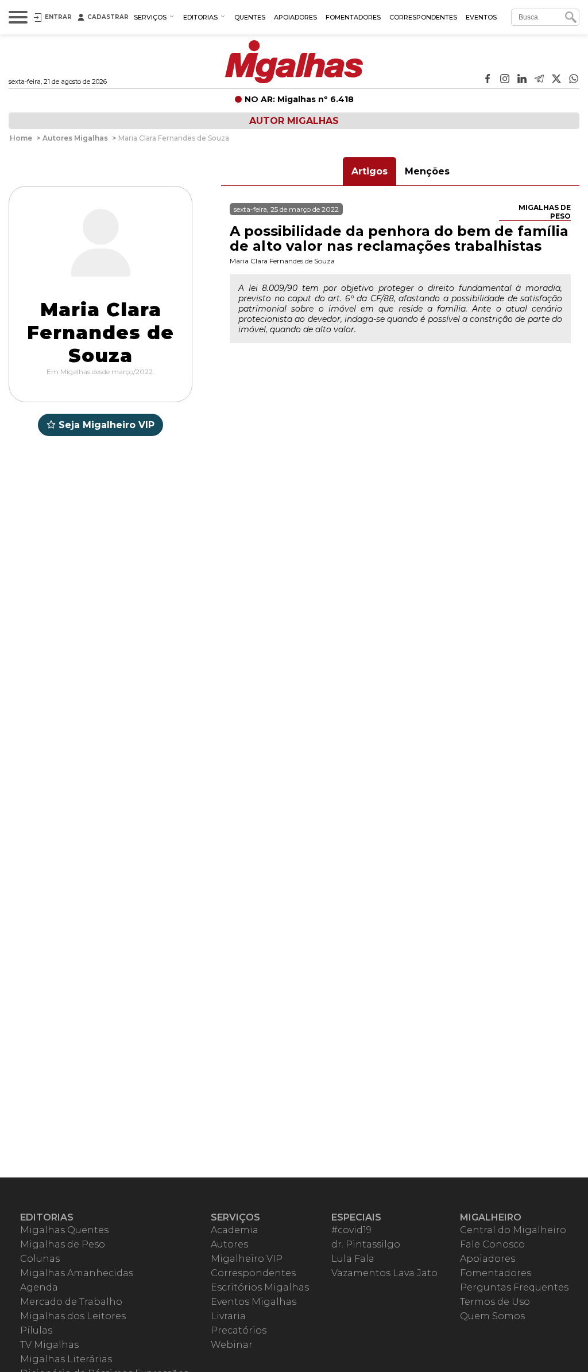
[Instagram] (504, 79)
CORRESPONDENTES (423, 17)
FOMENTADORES (353, 17)
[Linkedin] (522, 79)
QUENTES (249, 17)
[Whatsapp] (573, 79)
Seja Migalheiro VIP (106, 424)
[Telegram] (539, 79)
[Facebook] (487, 79)
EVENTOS (481, 17)
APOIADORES (295, 17)
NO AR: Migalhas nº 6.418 (299, 99)
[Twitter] (556, 79)
